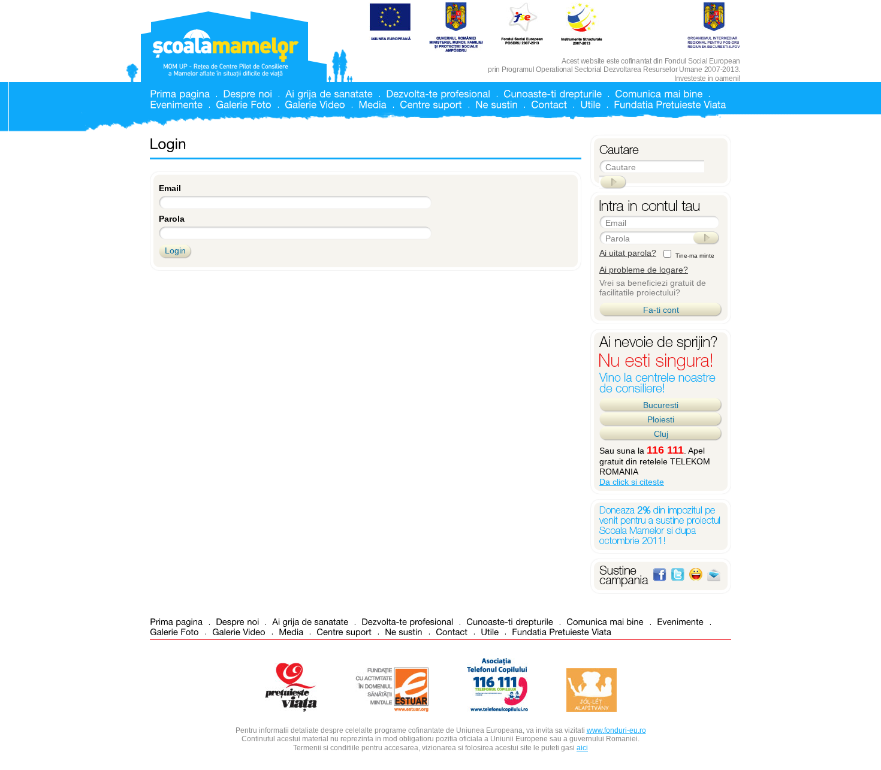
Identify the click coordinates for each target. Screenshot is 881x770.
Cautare (620, 167)
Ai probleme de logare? (643, 269)
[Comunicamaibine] (658, 93)
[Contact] (549, 104)
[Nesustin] (496, 104)
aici (582, 748)
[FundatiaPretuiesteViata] (670, 104)
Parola (172, 219)
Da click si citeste (631, 482)
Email (170, 188)
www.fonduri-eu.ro (616, 730)
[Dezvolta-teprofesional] (438, 93)
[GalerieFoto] (243, 104)
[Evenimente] (176, 104)
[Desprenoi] (247, 93)
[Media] (372, 104)
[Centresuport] (431, 104)
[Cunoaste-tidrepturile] (552, 93)
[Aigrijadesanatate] (329, 93)
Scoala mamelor (225, 53)
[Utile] (590, 104)
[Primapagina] (180, 93)
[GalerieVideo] (315, 104)
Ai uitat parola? (627, 253)
